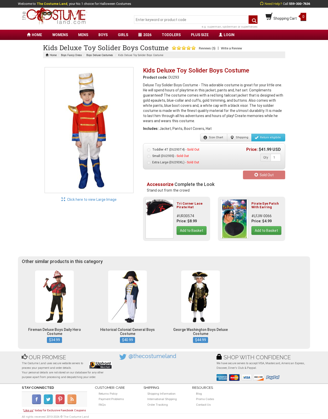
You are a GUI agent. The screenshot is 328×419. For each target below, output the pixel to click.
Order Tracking (157, 404)
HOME (37, 35)
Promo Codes (205, 399)
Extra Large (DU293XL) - (175, 162)
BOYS (103, 35)
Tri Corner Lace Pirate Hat (189, 205)
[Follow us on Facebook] (37, 403)
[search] (253, 19)
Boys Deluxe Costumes (99, 55)
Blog (199, 393)
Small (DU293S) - (170, 156)
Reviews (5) (207, 48)
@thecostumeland (152, 356)
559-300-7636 (299, 4)
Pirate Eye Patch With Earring (265, 205)
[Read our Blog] (72, 403)
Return (270, 137)
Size (215, 137)
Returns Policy (108, 393)
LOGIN (229, 35)
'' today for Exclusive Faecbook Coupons (54, 410)
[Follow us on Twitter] (49, 403)
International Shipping (162, 399)
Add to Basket (191, 230)
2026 (147, 35)
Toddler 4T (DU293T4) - (175, 149)
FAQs (102, 404)
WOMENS (60, 35)
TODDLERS (171, 35)
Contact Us (203, 404)
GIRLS (123, 35)
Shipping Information (161, 393)
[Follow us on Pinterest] (61, 403)
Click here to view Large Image (91, 199)
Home (53, 55)
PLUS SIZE (200, 35)
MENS (83, 35)
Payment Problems (111, 399)
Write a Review (231, 48)
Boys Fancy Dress (71, 55)
